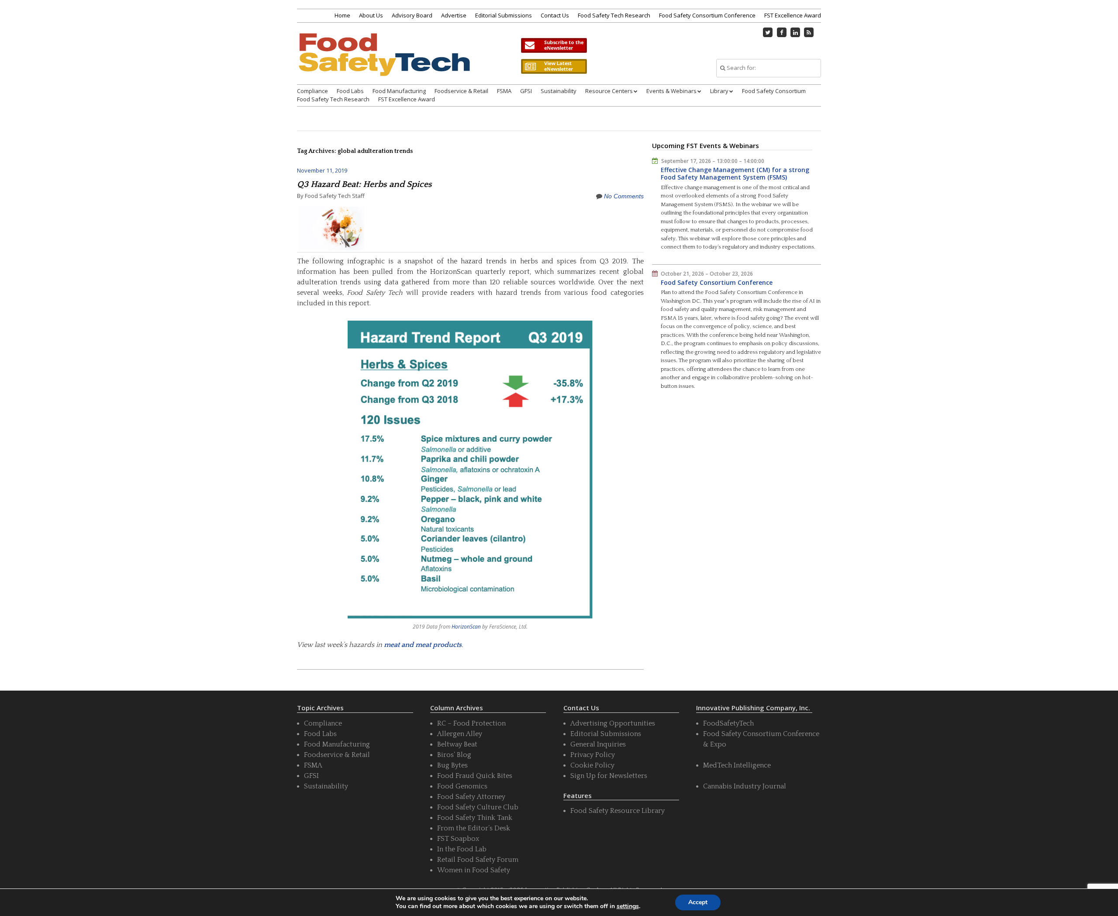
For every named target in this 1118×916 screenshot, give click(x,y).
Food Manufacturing (399, 91)
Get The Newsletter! (554, 45)
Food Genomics (462, 786)
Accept (697, 902)
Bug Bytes (452, 765)
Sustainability (558, 91)
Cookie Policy (592, 765)
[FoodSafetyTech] (384, 62)
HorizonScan (466, 626)
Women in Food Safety (473, 870)
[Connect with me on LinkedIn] (795, 32)
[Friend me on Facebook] (781, 32)
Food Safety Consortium (774, 91)
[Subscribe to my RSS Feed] (809, 32)
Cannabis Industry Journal (744, 786)
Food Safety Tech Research (614, 15)
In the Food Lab (462, 849)
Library (719, 91)
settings (628, 906)
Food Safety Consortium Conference (707, 15)
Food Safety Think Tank (474, 818)
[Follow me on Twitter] (768, 32)
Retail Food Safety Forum (477, 860)
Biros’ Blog (454, 755)
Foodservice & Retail (461, 91)
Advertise (453, 15)
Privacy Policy (592, 755)
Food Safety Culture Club (477, 807)
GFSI (526, 91)
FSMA (504, 91)
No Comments (624, 196)
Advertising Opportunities (612, 723)
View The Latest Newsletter (554, 66)
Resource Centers (609, 91)
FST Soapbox (458, 839)
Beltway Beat (457, 744)
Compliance (312, 91)
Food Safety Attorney (471, 797)
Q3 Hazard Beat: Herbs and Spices (364, 184)
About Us (371, 15)
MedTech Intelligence (737, 765)
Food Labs (350, 91)
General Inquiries (598, 744)
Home (342, 15)
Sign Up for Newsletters (608, 776)
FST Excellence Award (792, 15)
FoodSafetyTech (728, 723)
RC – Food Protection (471, 723)
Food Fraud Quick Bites (474, 776)
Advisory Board (412, 15)
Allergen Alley (459, 734)
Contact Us (555, 15)
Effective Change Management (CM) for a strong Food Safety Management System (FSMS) (735, 174)
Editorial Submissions (503, 15)
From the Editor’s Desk (473, 828)
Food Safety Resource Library (617, 811)
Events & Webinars (671, 91)
